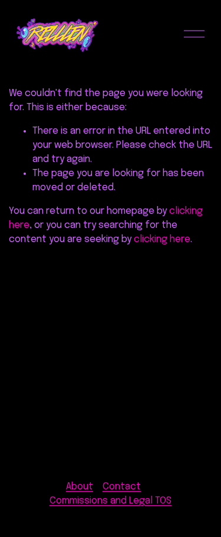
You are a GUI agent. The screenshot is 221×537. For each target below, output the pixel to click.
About (79, 487)
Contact (122, 487)
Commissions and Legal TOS (110, 501)
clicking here (162, 239)
